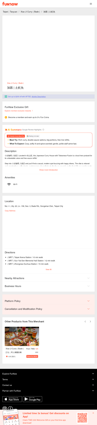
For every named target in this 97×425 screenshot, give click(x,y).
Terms (5, 379)
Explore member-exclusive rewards (18, 111)
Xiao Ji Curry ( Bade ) (30, 11)
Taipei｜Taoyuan (10, 11)
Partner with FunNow (11, 390)
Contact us (7, 384)
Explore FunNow (9, 373)
